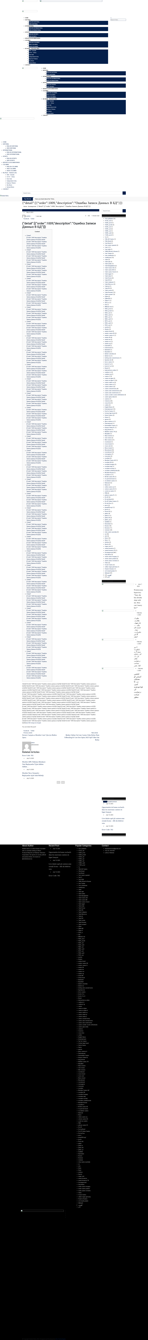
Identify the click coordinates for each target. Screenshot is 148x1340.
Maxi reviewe (108, 436)
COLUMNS (27, 40)
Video (106, 562)
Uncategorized (32, 206)
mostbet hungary (109, 464)
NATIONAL (28, 19)
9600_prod (108, 309)
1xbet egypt (108, 274)
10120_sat (108, 220)
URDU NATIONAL (33, 24)
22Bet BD (107, 298)
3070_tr (107, 302)
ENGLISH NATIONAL (34, 22)
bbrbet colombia (109, 354)
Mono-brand (108, 448)
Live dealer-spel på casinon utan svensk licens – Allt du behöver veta (113, 820)
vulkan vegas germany (111, 567)
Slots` (106, 540)
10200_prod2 (108, 225)
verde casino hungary (111, 556)
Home (25, 206)
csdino (107, 405)
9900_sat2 (108, 323)
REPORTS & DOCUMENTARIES (32, 38)
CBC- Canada (32, 50)
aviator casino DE (110, 333)
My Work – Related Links (32, 48)
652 (106, 304)
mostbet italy (108, 466)
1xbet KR (107, 280)
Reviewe (107, 528)
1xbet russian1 (109, 294)
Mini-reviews (108, 440)
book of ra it (108, 366)
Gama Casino (108, 415)
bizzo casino (108, 362)
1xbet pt (107, 286)
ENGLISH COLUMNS (34, 42)
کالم (108, 577)
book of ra (108, 364)
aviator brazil (108, 331)
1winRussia (108, 257)
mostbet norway (109, 468)
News (106, 485)
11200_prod (108, 235)
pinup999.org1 (109, 507)
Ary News (31, 60)
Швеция (107, 573)
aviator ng (107, 343)
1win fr (107, 247)
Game (106, 417)
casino (107, 376)
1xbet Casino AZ (109, 268)
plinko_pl (107, 519)
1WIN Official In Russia (111, 251)
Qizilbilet (107, 522)
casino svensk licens (110, 388)
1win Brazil (108, 243)
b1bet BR (107, 345)
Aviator (107, 329)
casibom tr (108, 372)
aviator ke (107, 339)
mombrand (108, 442)
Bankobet (107, 349)
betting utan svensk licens (112, 358)
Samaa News (32, 62)
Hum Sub (31, 54)
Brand (106, 368)
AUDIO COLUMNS (33, 46)
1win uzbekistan (109, 255)
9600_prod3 (108, 311)
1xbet (106, 259)
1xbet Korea (108, 278)
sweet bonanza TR (110, 550)
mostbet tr (108, 474)
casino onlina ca (109, 382)
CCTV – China (32, 52)
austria (107, 327)
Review (107, 526)
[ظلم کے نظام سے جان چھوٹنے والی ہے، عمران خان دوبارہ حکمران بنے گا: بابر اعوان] (118, 622)
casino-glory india (110, 397)
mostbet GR (108, 462)
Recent (105, 801)
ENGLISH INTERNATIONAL (36, 28)
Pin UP (106, 497)
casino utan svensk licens (112, 390)
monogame (108, 454)
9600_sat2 (108, 315)
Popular (109, 801)
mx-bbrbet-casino (110, 481)
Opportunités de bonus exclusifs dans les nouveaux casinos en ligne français (113, 809)
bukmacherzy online (110, 370)
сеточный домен (110, 571)
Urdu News (108, 554)
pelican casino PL (110, 495)
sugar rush (108, 546)
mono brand (108, 444)
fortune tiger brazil (110, 413)
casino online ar (109, 384)
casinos (107, 399)
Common (114, 801)
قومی (109, 575)
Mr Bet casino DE (109, 476)
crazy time (108, 403)
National (107, 483)
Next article (95, 733)
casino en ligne (109, 378)
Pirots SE (107, 511)
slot (106, 536)
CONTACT (27, 65)
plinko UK (107, 517)
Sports (107, 544)
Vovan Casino (109, 565)
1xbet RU (107, 288)
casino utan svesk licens (112, 393)
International (108, 423)
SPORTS (27, 32)
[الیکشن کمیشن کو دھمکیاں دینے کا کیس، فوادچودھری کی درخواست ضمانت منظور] (118, 731)
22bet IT (107, 300)
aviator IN (107, 337)
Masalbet (107, 433)
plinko (106, 513)
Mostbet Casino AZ (110, 460)
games (107, 419)
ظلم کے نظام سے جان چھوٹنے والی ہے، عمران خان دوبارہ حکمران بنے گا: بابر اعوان (137, 627)
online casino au (109, 487)
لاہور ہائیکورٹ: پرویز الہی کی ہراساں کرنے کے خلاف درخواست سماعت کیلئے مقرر (137, 656)
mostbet (107, 458)
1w (105, 237)
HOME (26, 17)
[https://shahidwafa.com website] (32, 216)
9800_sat (107, 317)
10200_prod (108, 223)
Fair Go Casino (109, 411)
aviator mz (108, 341)
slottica (107, 542)
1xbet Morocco (109, 284)
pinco (106, 505)
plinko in (107, 515)
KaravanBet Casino (110, 425)
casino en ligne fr (110, 380)
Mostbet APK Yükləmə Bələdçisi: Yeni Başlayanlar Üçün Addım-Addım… (34, 764)
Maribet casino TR (110, 431)
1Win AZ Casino (109, 239)
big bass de (108, 360)
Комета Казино (109, 569)
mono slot (108, 446)
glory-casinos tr (109, 421)
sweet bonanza (109, 548)
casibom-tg (108, 374)
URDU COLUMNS (33, 44)
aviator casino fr (109, 335)
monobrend (108, 452)
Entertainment (109, 409)
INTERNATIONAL (29, 26)
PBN (106, 493)
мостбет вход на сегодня (33, 723)
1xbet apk (107, 261)
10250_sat (108, 227)
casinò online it (109, 386)
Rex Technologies (61, 1339)
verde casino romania (111, 560)
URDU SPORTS (32, 36)
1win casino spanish (110, 245)
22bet (106, 296)
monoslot (107, 456)
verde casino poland (110, 558)
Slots (106, 538)
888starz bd (108, 306)
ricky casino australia (111, 532)
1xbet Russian (109, 292)
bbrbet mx (107, 356)
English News (108, 407)
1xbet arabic (108, 263)
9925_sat (107, 325)
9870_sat (107, 321)
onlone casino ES (110, 489)
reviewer (107, 530)
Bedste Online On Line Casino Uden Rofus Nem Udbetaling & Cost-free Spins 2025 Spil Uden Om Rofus (81, 737)
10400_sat (108, 231)
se (105, 534)
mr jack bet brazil (109, 479)
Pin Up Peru (108, 503)
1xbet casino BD (109, 270)
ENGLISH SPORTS (33, 34)
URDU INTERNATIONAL (35, 30)
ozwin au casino (109, 491)
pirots (106, 509)
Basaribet (107, 352)
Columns (107, 401)
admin (33, 742)
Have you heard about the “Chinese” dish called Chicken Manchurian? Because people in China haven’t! (65, 199)
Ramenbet (108, 524)
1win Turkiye (108, 253)
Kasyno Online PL (110, 427)
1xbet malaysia (109, 282)
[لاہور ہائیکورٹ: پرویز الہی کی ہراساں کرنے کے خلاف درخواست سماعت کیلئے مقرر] (118, 651)
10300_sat (108, 229)
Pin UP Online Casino (110, 501)
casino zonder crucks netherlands (114, 395)
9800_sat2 (108, 319)
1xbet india (108, 276)
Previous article (28, 733)
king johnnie (108, 429)
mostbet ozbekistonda (111, 470)
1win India (107, 249)
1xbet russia (108, 290)
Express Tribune (33, 58)
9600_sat (107, 313)
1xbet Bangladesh (110, 266)
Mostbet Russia (109, 472)
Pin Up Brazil (108, 499)
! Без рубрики (109, 218)
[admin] (33, 216)
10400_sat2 (108, 233)
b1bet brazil (108, 347)
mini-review (108, 438)
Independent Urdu (34, 56)
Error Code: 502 (27, 755)
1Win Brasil (108, 241)
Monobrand (108, 450)
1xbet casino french (110, 272)
